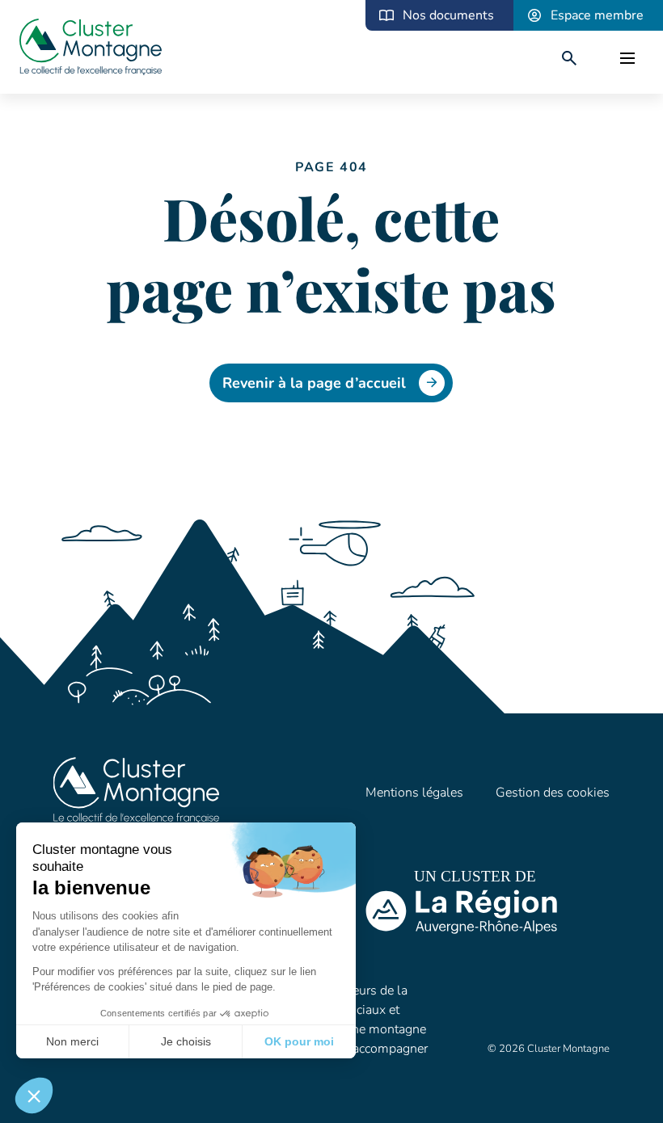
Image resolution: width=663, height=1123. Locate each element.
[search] (569, 58)
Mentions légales (414, 792)
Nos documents (448, 15)
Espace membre (597, 15)
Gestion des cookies (553, 792)
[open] (627, 58)
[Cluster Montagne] (90, 49)
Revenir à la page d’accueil (314, 383)
